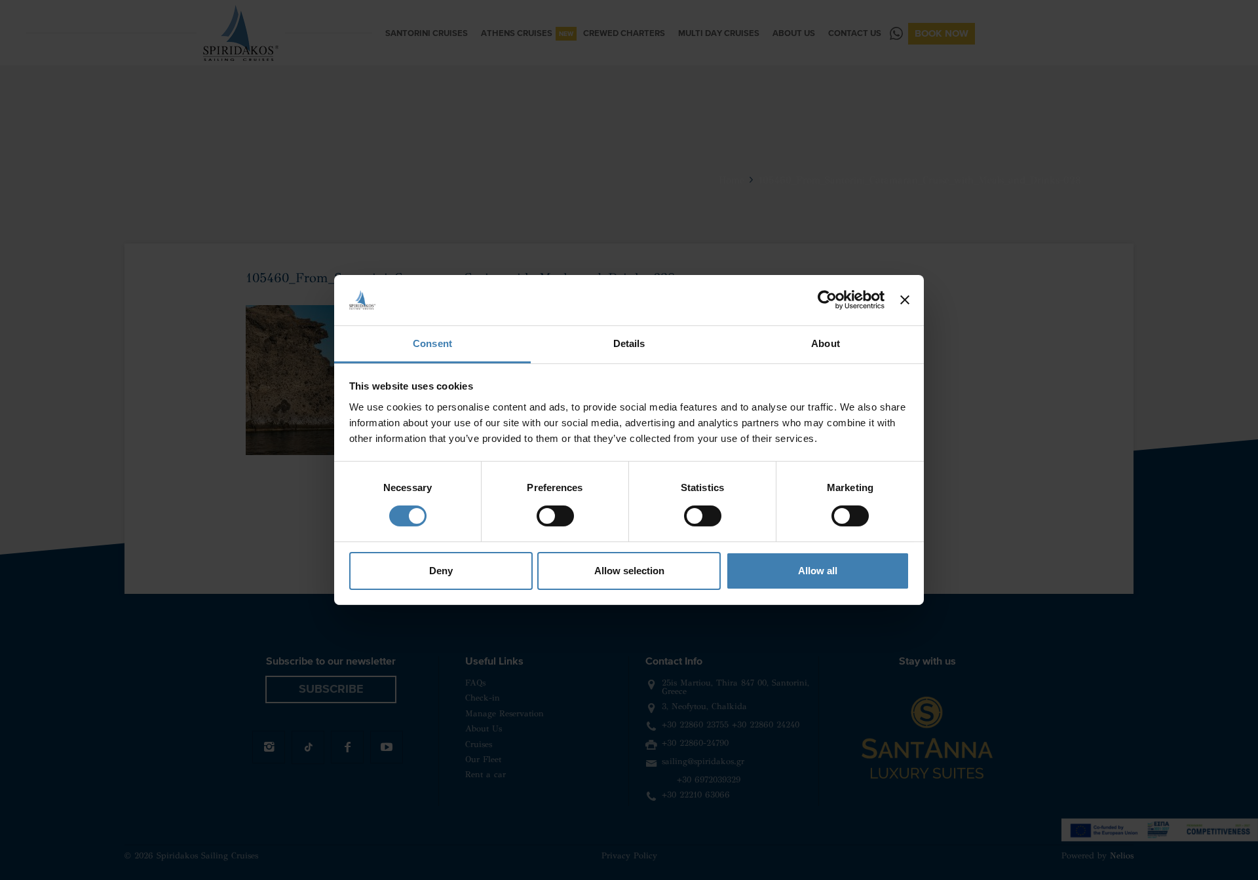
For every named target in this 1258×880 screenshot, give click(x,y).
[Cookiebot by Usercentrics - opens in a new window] (827, 300)
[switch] (555, 515)
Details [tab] (629, 343)
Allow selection (629, 570)
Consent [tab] (432, 343)
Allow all (817, 570)
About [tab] (825, 343)
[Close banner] (904, 299)
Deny (441, 570)
